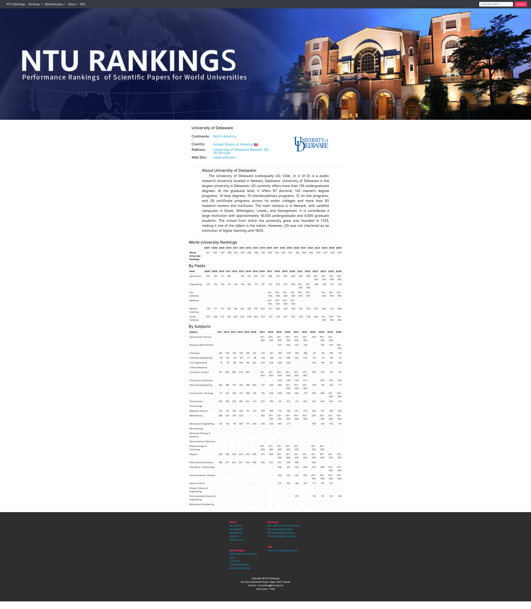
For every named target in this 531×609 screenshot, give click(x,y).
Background (235, 532)
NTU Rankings (15, 4)
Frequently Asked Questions (282, 550)
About (232, 557)
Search (521, 4)
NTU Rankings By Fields (280, 529)
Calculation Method (239, 564)
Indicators (234, 561)
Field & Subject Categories (243, 554)
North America (224, 136)
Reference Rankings (239, 568)
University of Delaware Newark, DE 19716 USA (240, 151)
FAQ (82, 4)
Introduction (235, 525)
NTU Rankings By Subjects (281, 532)
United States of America (233, 144)
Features (234, 536)
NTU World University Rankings (284, 525)
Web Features (236, 540)
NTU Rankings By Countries (282, 536)
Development (236, 529)
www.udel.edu (224, 157)
